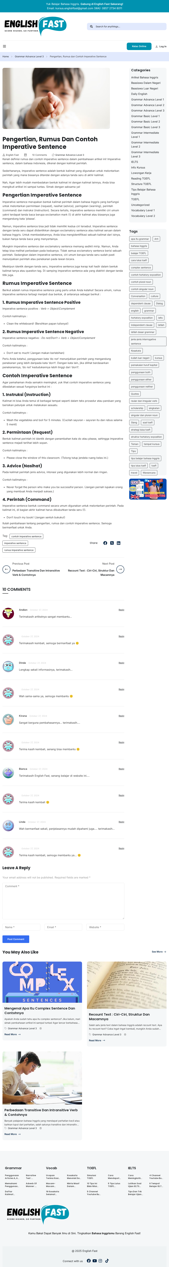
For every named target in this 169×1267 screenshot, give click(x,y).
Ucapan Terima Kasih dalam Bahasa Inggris (53, 1177)
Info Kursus (138, 167)
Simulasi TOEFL (91, 1177)
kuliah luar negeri (140, 357)
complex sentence (141, 267)
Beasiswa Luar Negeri (144, 88)
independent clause (141, 325)
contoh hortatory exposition (146, 274)
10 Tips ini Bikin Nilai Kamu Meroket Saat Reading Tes (94, 1185)
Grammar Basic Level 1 (145, 116)
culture (154, 296)
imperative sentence (15, 543)
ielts (160, 317)
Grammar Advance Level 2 (147, 105)
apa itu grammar (140, 238)
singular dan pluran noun (144, 415)
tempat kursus (151, 444)
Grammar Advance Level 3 (29, 56)
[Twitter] (111, 543)
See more (157, 951)
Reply (121, 609)
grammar (149, 310)
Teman (134, 444)
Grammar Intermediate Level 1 (145, 135)
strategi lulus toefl (140, 429)
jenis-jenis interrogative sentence (143, 341)
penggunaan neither (142, 386)
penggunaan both (140, 372)
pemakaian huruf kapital (144, 365)
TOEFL (135, 199)
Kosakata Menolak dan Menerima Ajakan (74, 1177)
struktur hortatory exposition (146, 436)
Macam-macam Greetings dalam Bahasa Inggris (51, 1185)
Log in (163, 46)
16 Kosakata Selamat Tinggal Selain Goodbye (52, 1193)
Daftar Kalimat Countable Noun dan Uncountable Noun (12, 1193)
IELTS (134, 161)
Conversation (138, 296)
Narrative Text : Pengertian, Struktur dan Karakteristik (33, 1177)
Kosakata (136, 350)
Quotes (135, 393)
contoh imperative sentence (26, 536)
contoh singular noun (142, 289)
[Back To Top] (162, 1261)
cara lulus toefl (139, 260)
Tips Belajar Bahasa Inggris (143, 191)
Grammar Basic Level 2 (145, 121)
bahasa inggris (139, 246)
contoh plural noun (141, 281)
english (135, 310)
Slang (134, 422)
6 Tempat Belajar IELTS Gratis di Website (156, 1185)
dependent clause (141, 303)
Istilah (161, 325)
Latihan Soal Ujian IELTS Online (134, 1185)
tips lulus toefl (138, 465)
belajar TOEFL (138, 253)
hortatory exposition (142, 317)
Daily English (139, 93)
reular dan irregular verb (144, 400)
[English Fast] (35, 26)
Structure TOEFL (141, 184)
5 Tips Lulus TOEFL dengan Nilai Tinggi (114, 1185)
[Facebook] (105, 543)
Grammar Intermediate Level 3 (145, 154)
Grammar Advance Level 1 (147, 99)
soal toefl (147, 422)
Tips (133, 451)
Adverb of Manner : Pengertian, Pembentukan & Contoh (33, 1185)
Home (5, 56)
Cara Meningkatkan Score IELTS (135, 1177)
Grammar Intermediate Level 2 (145, 144)
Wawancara (149, 472)
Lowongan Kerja (141, 173)
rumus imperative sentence (19, 550)
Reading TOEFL (140, 178)
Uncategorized (140, 204)
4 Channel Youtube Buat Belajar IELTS (156, 1177)
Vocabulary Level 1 (143, 210)
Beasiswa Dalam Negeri (146, 82)
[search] (91, 26)
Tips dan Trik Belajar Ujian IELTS (135, 1193)
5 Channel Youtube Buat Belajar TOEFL (94, 1193)
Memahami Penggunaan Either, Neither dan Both (12, 1185)
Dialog (159, 303)
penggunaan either (141, 379)
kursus (158, 357)
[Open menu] (4, 47)
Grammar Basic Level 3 (145, 127)
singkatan (154, 408)
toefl (154, 465)
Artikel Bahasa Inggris (144, 77)
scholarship (137, 408)
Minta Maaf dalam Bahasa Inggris (73, 1185)
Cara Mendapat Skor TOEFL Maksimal (113, 1177)
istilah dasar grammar (142, 332)
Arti (156, 238)
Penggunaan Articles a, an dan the (12, 1177)
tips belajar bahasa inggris (145, 458)
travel (134, 472)
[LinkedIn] (118, 543)
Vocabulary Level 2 (143, 216)
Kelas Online (139, 46)
